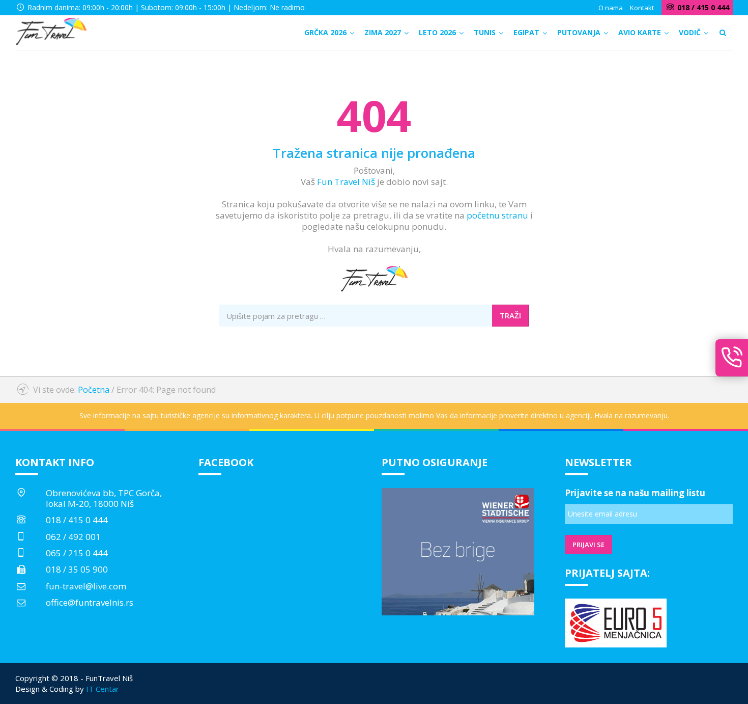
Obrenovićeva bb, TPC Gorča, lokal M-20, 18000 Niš (104, 498)
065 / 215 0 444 (77, 553)
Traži (510, 315)
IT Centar (102, 689)
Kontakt (642, 7)
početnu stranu (497, 215)
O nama (610, 7)
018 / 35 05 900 (77, 569)
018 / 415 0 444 (77, 520)
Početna (93, 389)
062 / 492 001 (73, 537)
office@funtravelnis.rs (89, 602)
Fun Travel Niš (346, 181)
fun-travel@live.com (86, 586)
